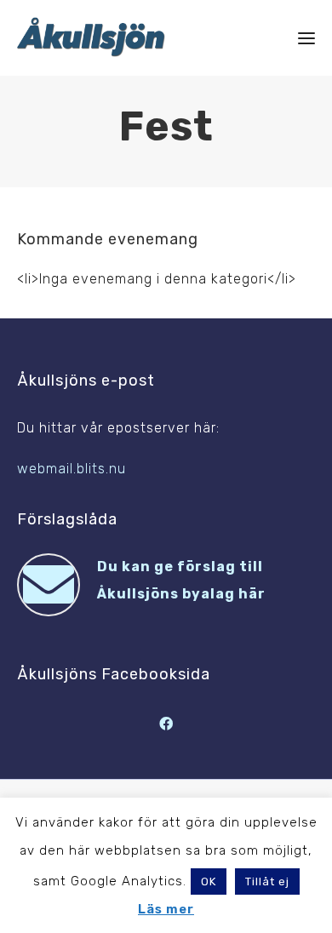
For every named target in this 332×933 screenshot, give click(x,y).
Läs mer (166, 909)
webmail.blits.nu (71, 469)
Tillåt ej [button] (267, 881)
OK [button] (208, 881)
